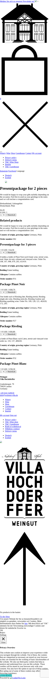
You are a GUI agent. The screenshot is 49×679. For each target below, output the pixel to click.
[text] (24, 197)
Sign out (13, 415)
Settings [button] (3, 635)
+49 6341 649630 (7, 393)
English (8, 178)
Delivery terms (11, 160)
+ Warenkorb (10, 215)
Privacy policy (10, 157)
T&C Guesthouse (12, 167)
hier (25, 623)
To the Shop (5, 617)
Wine (8, 153)
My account (36, 153)
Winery (3, 153)
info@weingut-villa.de (9, 395)
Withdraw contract (12, 429)
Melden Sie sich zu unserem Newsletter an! (17, 1)
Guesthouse (20, 153)
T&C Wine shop (11, 422)
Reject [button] (2, 633)
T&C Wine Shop (11, 162)
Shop (13, 153)
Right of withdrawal (13, 426)
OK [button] (1, 630)
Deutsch (8, 175)
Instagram (4, 171)
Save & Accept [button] (6, 675)
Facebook (12, 171)
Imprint (8, 164)
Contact (28, 153)
